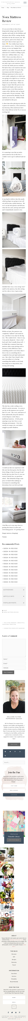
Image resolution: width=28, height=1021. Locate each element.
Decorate (14, 954)
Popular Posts (9, 603)
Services (14, 976)
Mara (24, 1017)
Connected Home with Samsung (14, 628)
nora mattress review (11, 612)
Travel (14, 965)
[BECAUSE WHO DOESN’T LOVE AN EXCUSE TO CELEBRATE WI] (7, 896)
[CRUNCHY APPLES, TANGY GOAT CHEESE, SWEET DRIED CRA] (7, 869)
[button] (25, 2)
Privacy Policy (11, 1017)
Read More (14, 744)
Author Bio (8, 589)
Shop (8, 7)
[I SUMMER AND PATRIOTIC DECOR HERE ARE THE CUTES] (7, 910)
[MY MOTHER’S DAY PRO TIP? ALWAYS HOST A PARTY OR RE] (7, 883)
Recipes (14, 959)
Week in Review (10, 548)
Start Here (14, 973)
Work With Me (14, 982)
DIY (14, 957)
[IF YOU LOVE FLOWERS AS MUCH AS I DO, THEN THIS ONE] (7, 924)
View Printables (14, 840)
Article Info (8, 596)
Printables (14, 979)
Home (2, 7)
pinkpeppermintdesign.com (16, 940)
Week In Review (10, 554)
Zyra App (18, 1019)
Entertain (14, 962)
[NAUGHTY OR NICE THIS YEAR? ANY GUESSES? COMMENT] (7, 855)
